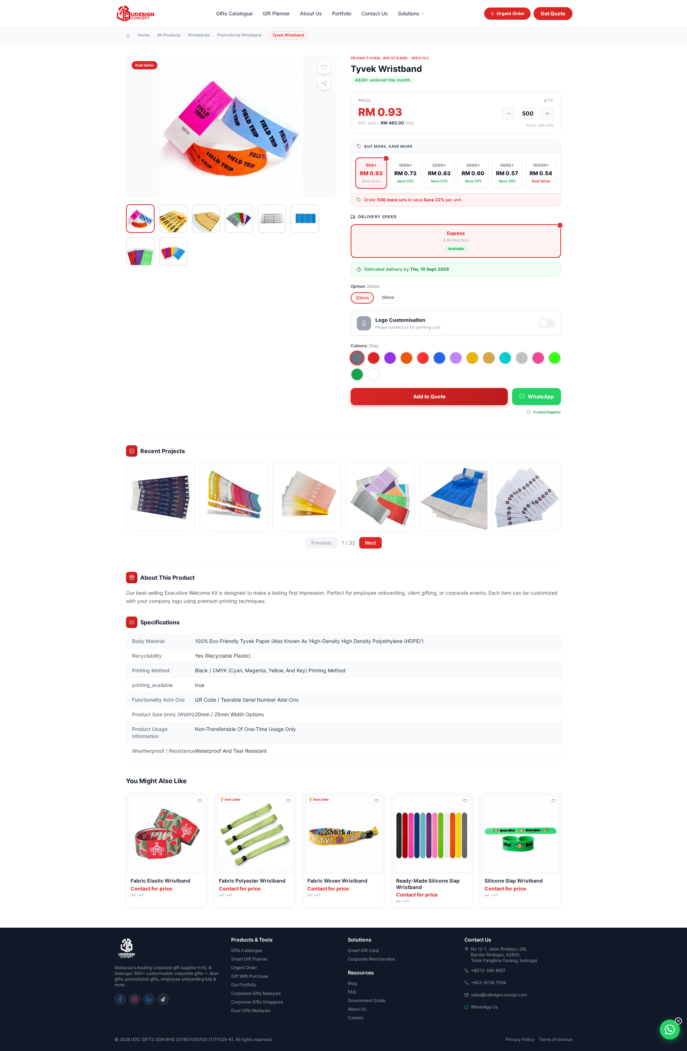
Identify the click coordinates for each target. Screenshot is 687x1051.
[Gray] (357, 358)
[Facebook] (120, 999)
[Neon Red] (422, 358)
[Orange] (406, 358)
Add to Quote (429, 396)
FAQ (352, 991)
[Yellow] (472, 358)
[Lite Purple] (455, 358)
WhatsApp (541, 396)
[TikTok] (163, 999)
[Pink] (538, 358)
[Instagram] (134, 999)
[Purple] (390, 358)
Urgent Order (511, 13)
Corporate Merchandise (371, 959)
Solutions (408, 13)
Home (144, 35)
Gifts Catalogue (234, 13)
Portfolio (341, 13)
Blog (352, 983)
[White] (373, 374)
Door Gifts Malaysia (251, 1010)
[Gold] (488, 358)
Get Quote (553, 13)
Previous (321, 543)
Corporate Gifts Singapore (257, 1002)
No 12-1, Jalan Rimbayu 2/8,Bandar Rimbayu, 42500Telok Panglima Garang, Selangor (504, 954)
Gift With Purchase (249, 976)
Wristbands (199, 35)
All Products (168, 35)
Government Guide (366, 1000)
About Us (311, 13)
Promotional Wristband (239, 35)
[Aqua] (505, 358)
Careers (356, 1017)
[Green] (357, 374)
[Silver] (521, 358)
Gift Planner (276, 13)
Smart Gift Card (363, 950)
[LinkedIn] (149, 999)
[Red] (373, 358)
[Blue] (439, 358)
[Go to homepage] (168, 948)
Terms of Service (555, 1039)
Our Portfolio (243, 984)
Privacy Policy (520, 1039)
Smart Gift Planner (249, 959)
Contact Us (374, 13)
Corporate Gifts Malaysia (256, 993)
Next (370, 543)
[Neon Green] (554, 358)
